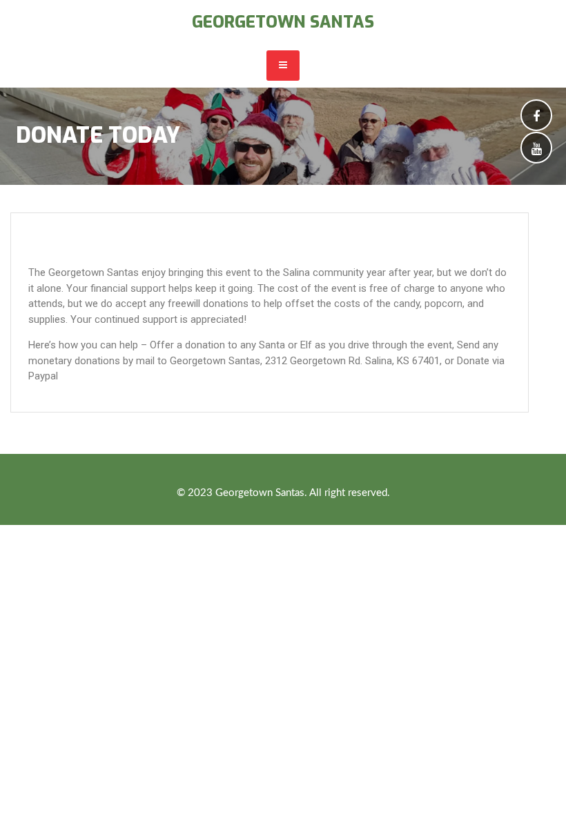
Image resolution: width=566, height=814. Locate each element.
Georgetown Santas (283, 22)
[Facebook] (536, 117)
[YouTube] (536, 150)
